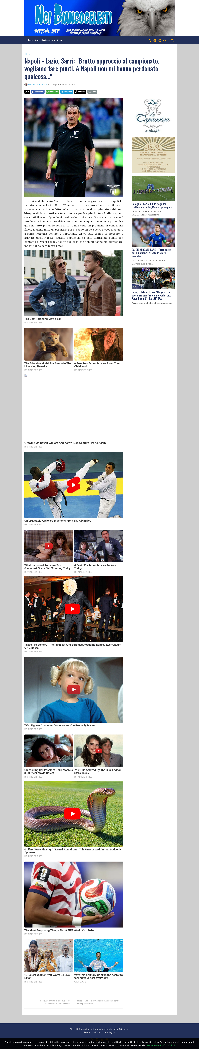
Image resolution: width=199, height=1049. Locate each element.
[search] (172, 40)
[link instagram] (159, 40)
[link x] (150, 40)
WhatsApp (53, 92)
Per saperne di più (156, 1045)
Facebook (39, 92)
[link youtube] (164, 40)
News (37, 40)
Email (94, 92)
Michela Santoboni (37, 84)
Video (59, 40)
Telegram (68, 92)
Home (30, 40)
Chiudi (171, 1045)
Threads (81, 92)
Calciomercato (48, 40)
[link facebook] (154, 40)
